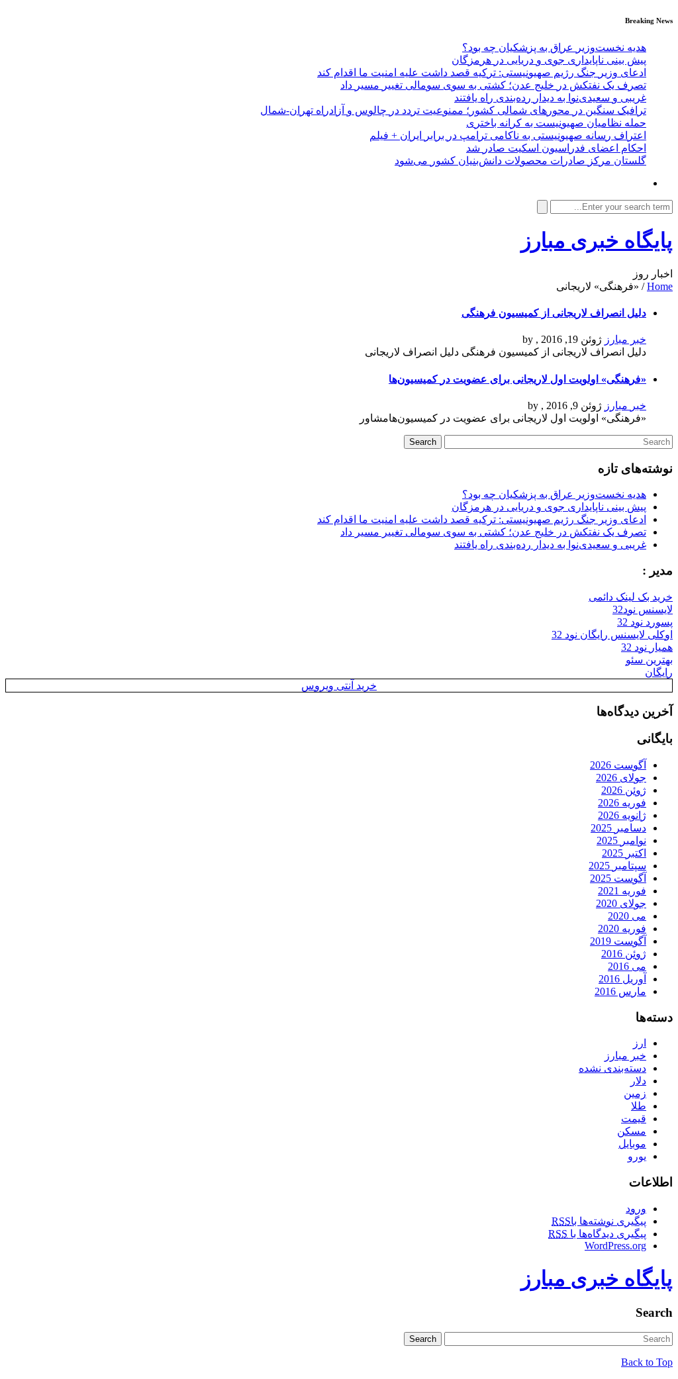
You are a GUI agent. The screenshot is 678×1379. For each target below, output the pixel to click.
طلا (638, 1106)
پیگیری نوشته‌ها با (599, 1221)
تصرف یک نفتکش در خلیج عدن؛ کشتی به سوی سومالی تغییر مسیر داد (493, 85)
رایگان (659, 672)
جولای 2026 (621, 777)
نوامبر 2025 (621, 840)
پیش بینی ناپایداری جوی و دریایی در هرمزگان (549, 60)
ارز (639, 1043)
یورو (637, 1156)
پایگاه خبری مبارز (597, 240)
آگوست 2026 (618, 765)
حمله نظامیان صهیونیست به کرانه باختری (556, 122)
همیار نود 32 (647, 647)
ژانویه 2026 (622, 815)
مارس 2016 (620, 991)
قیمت (633, 1118)
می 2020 (627, 916)
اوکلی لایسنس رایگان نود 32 (612, 634)
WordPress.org (615, 1245)
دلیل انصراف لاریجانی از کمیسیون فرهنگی (553, 312)
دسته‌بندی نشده (612, 1068)
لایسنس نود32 (642, 609)
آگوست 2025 (618, 878)
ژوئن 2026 (623, 790)
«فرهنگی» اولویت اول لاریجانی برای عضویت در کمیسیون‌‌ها (517, 379)
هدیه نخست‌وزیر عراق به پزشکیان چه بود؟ (554, 47)
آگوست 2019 (618, 941)
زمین (635, 1093)
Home (660, 286)
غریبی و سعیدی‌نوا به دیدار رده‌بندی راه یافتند (550, 97)
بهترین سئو (649, 659)
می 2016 (627, 966)
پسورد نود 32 (645, 622)
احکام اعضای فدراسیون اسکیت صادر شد (556, 148)
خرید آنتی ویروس (339, 685)
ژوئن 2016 (623, 953)
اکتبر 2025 (624, 853)
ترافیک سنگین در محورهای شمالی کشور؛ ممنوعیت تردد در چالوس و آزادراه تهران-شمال (453, 110)
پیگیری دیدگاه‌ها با (597, 1233)
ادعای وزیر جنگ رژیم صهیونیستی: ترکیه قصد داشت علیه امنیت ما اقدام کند (481, 72)
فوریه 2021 (622, 890)
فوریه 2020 (622, 928)
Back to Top (647, 1362)
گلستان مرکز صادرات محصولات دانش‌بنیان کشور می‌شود (520, 160)
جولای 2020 (621, 903)
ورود (636, 1208)
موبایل (632, 1143)
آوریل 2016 (622, 978)
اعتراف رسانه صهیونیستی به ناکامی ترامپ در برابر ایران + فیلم (507, 135)
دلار (638, 1080)
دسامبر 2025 (618, 827)
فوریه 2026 (622, 802)
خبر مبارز (625, 339)
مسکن (631, 1131)
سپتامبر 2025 (617, 865)
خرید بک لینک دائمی (631, 596)
